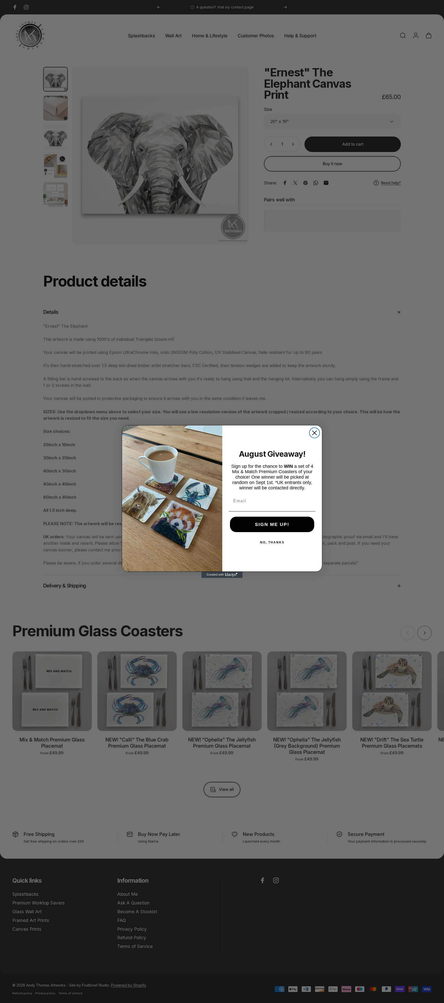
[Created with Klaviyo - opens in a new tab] (222, 575)
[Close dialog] (314, 433)
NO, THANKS (272, 542)
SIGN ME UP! (272, 524)
